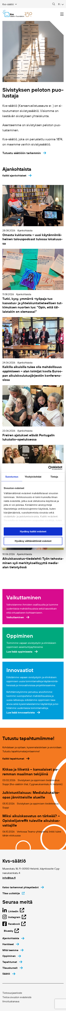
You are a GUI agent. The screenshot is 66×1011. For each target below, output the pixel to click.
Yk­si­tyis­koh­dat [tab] (33, 476)
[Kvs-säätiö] (17, 13)
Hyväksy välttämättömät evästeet (33, 541)
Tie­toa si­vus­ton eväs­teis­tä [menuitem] (16, 997)
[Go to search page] (53, 4)
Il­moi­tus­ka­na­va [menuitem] (10, 1001)
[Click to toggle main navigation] (62, 14)
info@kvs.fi (9, 877)
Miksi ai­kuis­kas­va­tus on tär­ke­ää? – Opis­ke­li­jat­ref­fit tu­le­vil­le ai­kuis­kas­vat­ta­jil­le (31, 821)
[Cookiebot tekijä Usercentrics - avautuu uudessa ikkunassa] (48, 468)
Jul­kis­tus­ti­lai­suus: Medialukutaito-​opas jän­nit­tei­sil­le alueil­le (30, 794)
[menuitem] (13, 938)
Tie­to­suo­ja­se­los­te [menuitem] (12, 992)
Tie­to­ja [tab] (54, 476)
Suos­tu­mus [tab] (11, 476)
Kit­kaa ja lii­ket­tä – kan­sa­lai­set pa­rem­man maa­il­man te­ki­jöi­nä (30, 771)
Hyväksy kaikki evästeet (33, 531)
